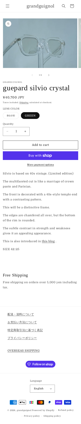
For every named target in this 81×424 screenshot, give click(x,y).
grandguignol (24, 410)
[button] (7, 6)
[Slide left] (32, 75)
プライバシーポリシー (22, 338)
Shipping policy (52, 416)
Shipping (24, 102)
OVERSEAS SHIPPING (24, 350)
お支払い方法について (22, 322)
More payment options (40, 164)
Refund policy (65, 410)
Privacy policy (32, 416)
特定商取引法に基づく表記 (25, 330)
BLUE (13, 116)
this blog (48, 241)
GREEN (30, 115)
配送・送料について (21, 314)
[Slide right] (49, 75)
